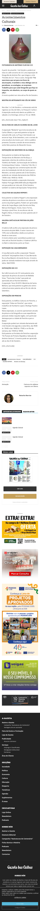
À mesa (5, 801)
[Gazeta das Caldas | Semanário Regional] (19, 6)
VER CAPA (20, 489)
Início (3, 10)
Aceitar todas (20, 904)
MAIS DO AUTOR (28, 412)
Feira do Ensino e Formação (12, 731)
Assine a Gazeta (8, 722)
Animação (5, 384)
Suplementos (7, 798)
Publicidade (6, 739)
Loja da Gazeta (7, 735)
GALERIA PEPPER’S (7, 361)
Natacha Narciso (8, 25)
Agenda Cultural (11, 10)
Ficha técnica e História (11, 843)
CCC (35, 359)
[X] (8, 30)
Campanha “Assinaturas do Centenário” (17, 725)
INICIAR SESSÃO (20, 496)
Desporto (5, 786)
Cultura (5, 778)
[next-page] (6, 446)
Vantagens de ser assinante (13, 727)
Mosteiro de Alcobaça (19, 361)
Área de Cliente (8, 756)
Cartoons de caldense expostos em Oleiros (31, 385)
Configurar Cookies (20, 907)
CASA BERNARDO (27, 359)
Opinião (5, 794)
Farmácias (7, 752)
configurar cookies (20, 897)
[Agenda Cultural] (7, 430)
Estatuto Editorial (9, 835)
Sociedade (6, 767)
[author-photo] (8, 398)
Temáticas (6, 790)
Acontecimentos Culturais (24, 10)
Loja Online (6, 812)
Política (5, 770)
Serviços (5, 745)
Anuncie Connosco (10, 741)
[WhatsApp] (17, 30)
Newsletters (6, 816)
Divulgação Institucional (12, 750)
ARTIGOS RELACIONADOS (12, 412)
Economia (6, 774)
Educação (5, 782)
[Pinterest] (13, 30)
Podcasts (5, 820)
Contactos (6, 854)
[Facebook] (4, 30)
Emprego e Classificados (12, 747)
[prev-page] (3, 446)
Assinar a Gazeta (8, 831)
